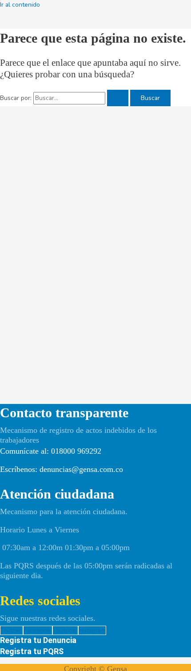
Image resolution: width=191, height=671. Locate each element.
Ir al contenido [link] (20, 4)
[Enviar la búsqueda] (117, 98)
